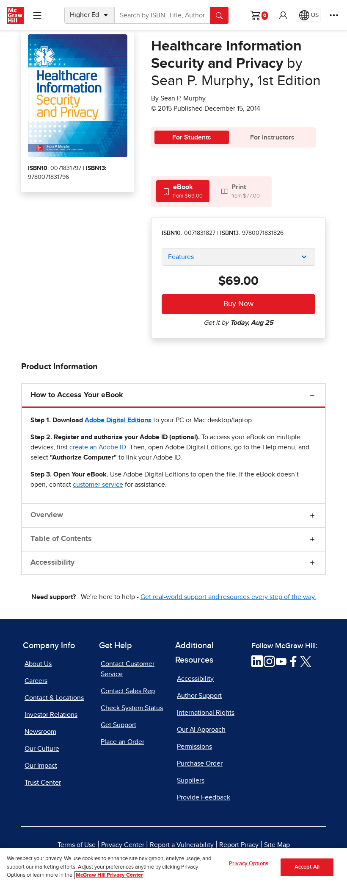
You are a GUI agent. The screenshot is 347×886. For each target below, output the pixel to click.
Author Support (199, 695)
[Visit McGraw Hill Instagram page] (269, 661)
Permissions (194, 746)
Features (181, 257)
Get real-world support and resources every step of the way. (228, 596)
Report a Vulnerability (182, 844)
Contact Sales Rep (128, 691)
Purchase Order (200, 763)
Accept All (307, 867)
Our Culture (42, 748)
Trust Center (43, 782)
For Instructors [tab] (272, 137)
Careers (36, 680)
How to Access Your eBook (76, 395)
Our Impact (41, 765)
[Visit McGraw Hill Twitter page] (305, 661)
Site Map (277, 844)
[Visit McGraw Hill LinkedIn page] (257, 661)
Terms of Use (77, 844)
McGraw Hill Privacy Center (109, 875)
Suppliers (190, 780)
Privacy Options (248, 863)
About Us (38, 663)
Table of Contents (61, 539)
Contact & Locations (54, 697)
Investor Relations (51, 714)
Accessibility (52, 562)
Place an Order (122, 741)
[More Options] (334, 15)
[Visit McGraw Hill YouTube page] (281, 661)
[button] (283, 15)
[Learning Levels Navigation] (37, 15)
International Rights (205, 712)
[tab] (182, 191)
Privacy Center (122, 844)
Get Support (118, 725)
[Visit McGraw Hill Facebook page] (293, 661)
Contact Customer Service (127, 668)
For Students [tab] (191, 137)
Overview (46, 515)
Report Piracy (239, 844)
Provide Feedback (203, 797)
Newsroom (40, 731)
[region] (173, 867)
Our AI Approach (201, 729)
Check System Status (132, 708)
